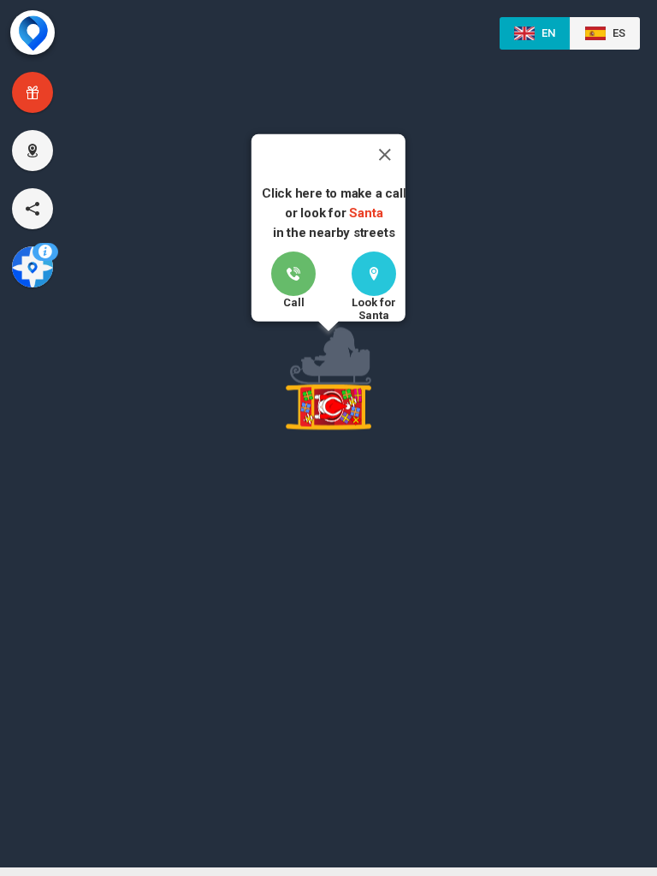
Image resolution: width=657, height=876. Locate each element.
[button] (328, 382)
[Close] (384, 154)
